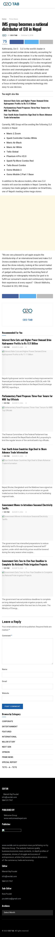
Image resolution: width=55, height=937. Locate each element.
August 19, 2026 (17, 568)
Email (4, 681)
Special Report (9, 762)
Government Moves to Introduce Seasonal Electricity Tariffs (27, 506)
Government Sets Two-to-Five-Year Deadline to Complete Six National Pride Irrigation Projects (25, 562)
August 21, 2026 (17, 347)
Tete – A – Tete (9, 767)
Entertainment (10, 726)
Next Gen (6, 747)
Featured (6, 731)
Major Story (8, 741)
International (9, 736)
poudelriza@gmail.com (11, 898)
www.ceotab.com (9, 845)
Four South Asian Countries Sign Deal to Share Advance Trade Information (28, 116)
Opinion (6, 752)
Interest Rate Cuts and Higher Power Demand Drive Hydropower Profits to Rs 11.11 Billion (26, 102)
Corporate (7, 721)
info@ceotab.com (9, 797)
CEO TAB (13, 35)
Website (5, 693)
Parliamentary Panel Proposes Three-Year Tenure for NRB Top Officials (27, 109)
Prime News (13, 19)
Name (4, 669)
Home (4, 19)
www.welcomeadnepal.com (15, 818)
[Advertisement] (27, 222)
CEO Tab (6, 347)
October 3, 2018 (27, 35)
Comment (7, 635)
